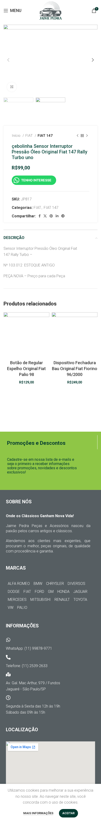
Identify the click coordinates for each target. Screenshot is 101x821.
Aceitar (68, 813)
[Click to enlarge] (11, 87)
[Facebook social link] (39, 216)
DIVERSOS (76, 583)
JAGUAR (80, 591)
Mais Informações (38, 813)
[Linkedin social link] (57, 216)
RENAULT (62, 599)
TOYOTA (80, 599)
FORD (39, 591)
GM (51, 591)
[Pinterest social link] (51, 216)
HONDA (63, 591)
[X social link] (45, 216)
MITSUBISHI (40, 599)
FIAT (29, 135)
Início (16, 135)
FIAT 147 (45, 135)
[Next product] (87, 135)
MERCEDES (17, 599)
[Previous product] (77, 135)
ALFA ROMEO (19, 583)
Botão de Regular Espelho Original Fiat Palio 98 (26, 368)
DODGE (14, 591)
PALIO (22, 607)
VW (10, 607)
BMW (38, 583)
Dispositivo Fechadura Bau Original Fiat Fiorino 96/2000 (74, 368)
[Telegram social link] (63, 216)
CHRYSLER (55, 583)
